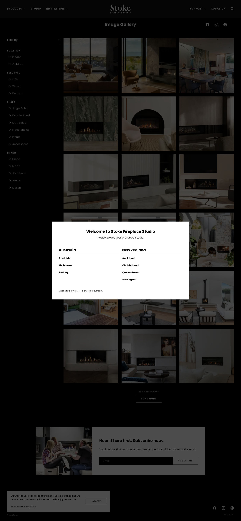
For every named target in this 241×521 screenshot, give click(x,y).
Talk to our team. (95, 291)
